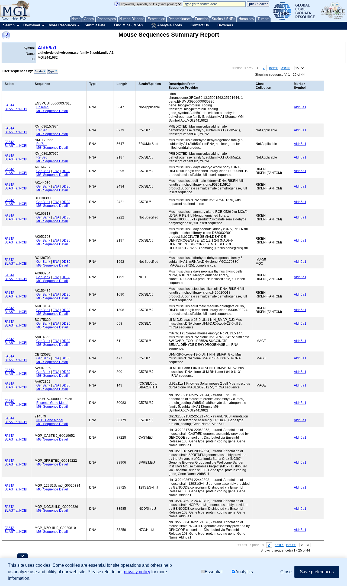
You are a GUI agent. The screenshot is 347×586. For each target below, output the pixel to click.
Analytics (244, 571)
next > (273, 68)
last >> (285, 68)
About (5, 18)
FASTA (9, 105)
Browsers (225, 25)
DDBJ (66, 171)
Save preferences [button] (317, 571)
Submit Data (95, 25)
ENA (56, 171)
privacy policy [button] (137, 571)
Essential (214, 571)
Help (15, 18)
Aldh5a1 (47, 47)
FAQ (23, 18)
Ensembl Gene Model (52, 403)
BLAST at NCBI (16, 109)
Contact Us (200, 25)
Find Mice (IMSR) (128, 25)
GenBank (43, 171)
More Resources (62, 25)
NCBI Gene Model (49, 420)
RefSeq (41, 130)
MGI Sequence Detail (52, 111)
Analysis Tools (169, 25)
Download (31, 25)
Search (9, 25)
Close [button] (286, 571)
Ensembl (42, 107)
